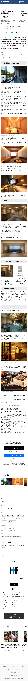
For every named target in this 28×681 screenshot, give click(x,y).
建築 (23, 515)
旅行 (13, 515)
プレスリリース (10, 556)
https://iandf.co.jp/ (13, 425)
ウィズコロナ (12, 521)
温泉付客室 (5, 518)
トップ (3, 556)
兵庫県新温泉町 (5, 530)
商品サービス (5, 501)
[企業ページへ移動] (14, 570)
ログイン (17, 1)
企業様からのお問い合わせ (14, 672)
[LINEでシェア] (12, 32)
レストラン (21, 518)
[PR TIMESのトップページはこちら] (6, 1)
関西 (3, 515)
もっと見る (24, 626)
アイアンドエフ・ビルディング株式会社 (14, 578)
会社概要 (5, 666)
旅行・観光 (14, 508)
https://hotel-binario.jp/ (21, 426)
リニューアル (13, 518)
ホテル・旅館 (5, 508)
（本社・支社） (11, 528)
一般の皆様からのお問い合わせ (14, 675)
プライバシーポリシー (14, 666)
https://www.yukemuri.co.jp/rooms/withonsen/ (12, 57)
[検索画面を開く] (26, 2)
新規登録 (22, 1)
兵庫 (8, 515)
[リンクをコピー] (19, 32)
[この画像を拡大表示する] (6, 482)
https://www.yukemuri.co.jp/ (12, 405)
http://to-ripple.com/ (8, 303)
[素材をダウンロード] (16, 32)
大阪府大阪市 (4, 528)
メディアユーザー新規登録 (14, 455)
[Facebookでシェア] (9, 32)
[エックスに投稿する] (6, 32)
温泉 (18, 515)
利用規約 (23, 666)
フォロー (14, 584)
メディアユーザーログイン (14, 448)
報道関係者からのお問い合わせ (14, 669)
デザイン (4, 521)
